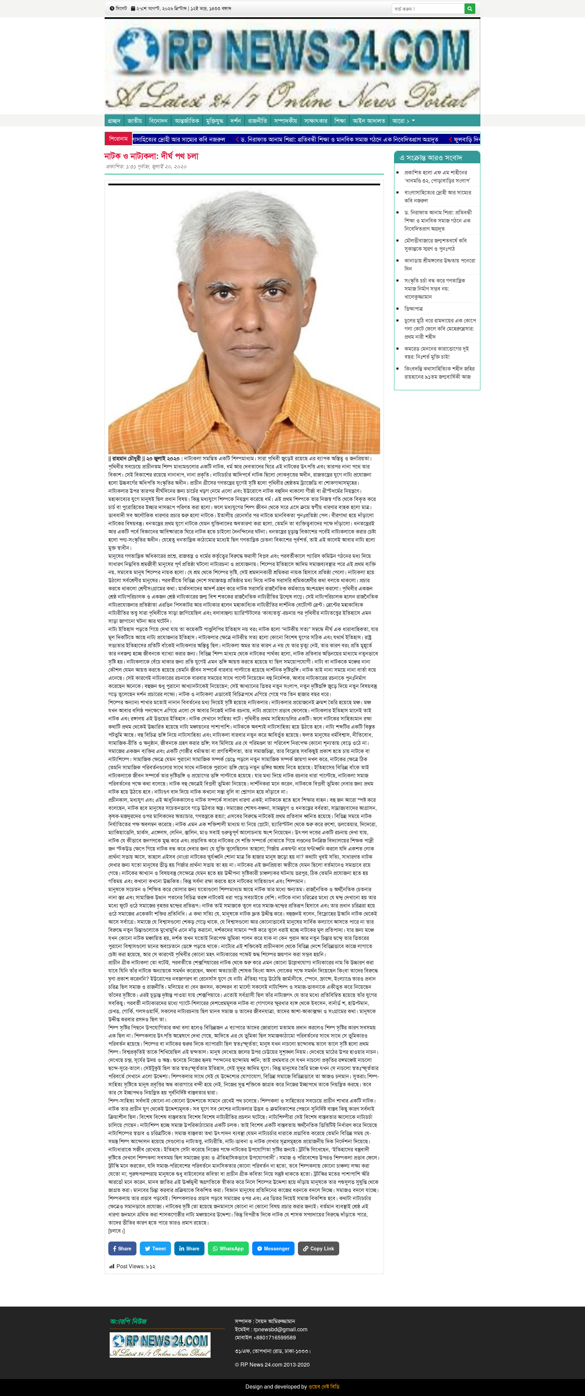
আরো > (401, 120)
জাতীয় (135, 120)
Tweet (159, 1248)
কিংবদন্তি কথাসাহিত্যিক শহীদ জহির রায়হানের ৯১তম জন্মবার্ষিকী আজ (440, 372)
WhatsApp (232, 1248)
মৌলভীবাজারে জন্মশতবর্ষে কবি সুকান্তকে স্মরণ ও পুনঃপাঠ (436, 244)
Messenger (276, 1248)
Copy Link (322, 1248)
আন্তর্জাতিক (187, 120)
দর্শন (236, 120)
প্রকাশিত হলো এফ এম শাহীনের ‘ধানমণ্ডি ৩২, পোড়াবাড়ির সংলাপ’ (438, 176)
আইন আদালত (369, 120)
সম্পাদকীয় (285, 120)
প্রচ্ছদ (114, 120)
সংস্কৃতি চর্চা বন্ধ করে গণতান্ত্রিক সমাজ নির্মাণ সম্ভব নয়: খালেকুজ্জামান (435, 288)
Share (124, 1248)
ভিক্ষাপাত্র (414, 308)
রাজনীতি (257, 120)
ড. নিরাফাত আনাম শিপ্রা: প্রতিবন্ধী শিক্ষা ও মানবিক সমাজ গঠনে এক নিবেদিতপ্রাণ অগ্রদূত (306, 138)
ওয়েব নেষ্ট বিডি (324, 1386)
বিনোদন (158, 120)
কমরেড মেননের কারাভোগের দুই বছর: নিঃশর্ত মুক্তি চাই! (437, 352)
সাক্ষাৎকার (315, 120)
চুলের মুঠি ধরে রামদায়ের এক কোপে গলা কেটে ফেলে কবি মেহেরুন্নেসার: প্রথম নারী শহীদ (440, 328)
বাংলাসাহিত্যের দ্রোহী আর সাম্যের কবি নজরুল (141, 138)
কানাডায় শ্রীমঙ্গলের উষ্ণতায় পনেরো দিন (440, 264)
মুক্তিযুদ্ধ (214, 120)
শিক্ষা (340, 120)
